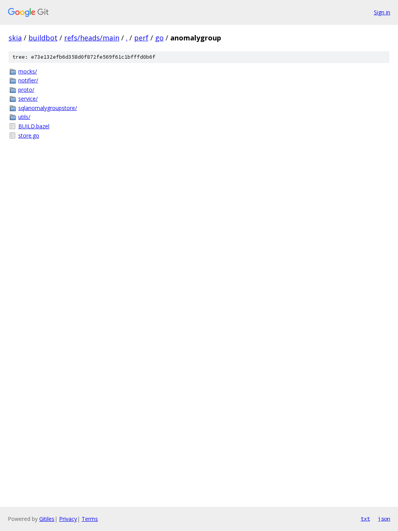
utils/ (24, 117)
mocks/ (27, 71)
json (384, 518)
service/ (28, 98)
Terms (90, 518)
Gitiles (46, 518)
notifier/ (28, 80)
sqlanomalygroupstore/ (47, 108)
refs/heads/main (91, 37)
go (159, 37)
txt (365, 518)
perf (141, 37)
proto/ (26, 89)
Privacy (68, 518)
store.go (28, 135)
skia (15, 37)
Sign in (382, 12)
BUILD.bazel (33, 126)
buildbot (43, 37)
